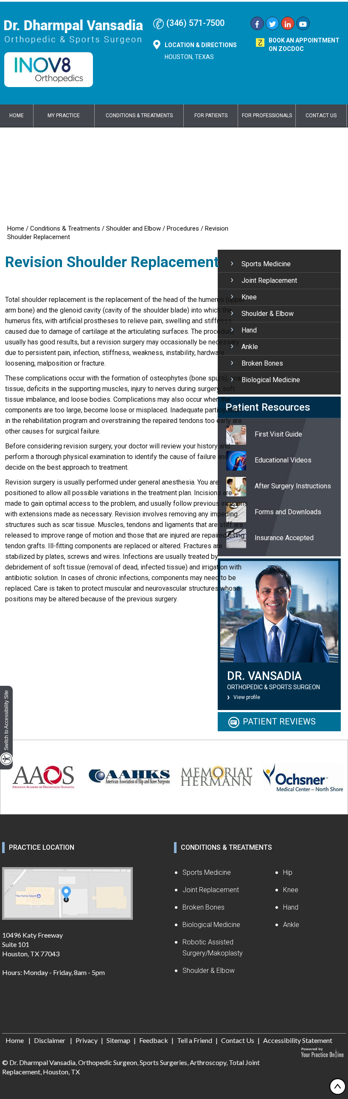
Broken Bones (262, 363)
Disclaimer (50, 1040)
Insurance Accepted (284, 538)
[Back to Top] (337, 1086)
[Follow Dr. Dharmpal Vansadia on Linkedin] (287, 24)
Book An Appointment (304, 44)
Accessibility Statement (297, 1040)
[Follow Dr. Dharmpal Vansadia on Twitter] (272, 24)
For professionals (267, 115)
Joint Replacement (269, 280)
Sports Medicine (266, 264)
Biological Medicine (270, 380)
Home (16, 115)
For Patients (210, 115)
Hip (287, 872)
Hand (249, 330)
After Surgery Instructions (293, 486)
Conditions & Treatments (139, 115)
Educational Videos (283, 460)
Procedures (183, 228)
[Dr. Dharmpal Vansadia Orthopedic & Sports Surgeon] (73, 31)
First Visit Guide (278, 434)
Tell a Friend (194, 1040)
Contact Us (321, 115)
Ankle (249, 347)
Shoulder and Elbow (133, 228)
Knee (249, 297)
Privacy (87, 1040)
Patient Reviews (279, 721)
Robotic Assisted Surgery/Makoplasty (212, 947)
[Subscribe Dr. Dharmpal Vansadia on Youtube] (303, 24)
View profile (246, 697)
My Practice (64, 115)
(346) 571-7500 (195, 23)
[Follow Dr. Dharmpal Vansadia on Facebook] (257, 24)
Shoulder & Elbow (267, 314)
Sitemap (118, 1040)
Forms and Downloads (288, 512)
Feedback (153, 1040)
